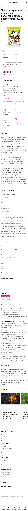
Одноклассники (9, 490)
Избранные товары (6, 472)
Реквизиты (4, 465)
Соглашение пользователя (19, 504)
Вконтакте (2, 490)
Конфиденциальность (6, 504)
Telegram (6, 490)
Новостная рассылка (6, 479)
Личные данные (5, 476)
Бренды (3, 436)
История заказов (5, 474)
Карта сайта (4, 455)
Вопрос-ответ (5, 453)
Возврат (3, 450)
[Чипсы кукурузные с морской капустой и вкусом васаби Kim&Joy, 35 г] (14, 37)
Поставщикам (4, 462)
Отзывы (3, 460)
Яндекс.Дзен (13, 490)
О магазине (4, 457)
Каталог (3, 434)
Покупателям (5, 443)
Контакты (3, 467)
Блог (2, 441)
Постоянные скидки (6, 448)
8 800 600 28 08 (6, 486)
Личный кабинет (6, 469)
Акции (2, 438)
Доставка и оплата (6, 446)
